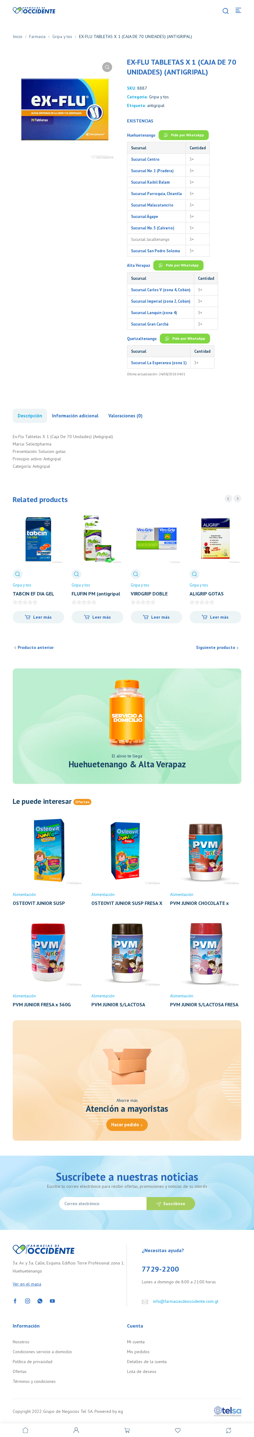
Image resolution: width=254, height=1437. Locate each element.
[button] (107, 67)
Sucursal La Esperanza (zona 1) (158, 362)
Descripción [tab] (30, 416)
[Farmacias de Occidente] (34, 10)
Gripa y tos (62, 36)
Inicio (17, 36)
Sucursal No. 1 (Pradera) (152, 170)
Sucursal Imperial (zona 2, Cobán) (160, 301)
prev (228, 498)
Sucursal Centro (145, 159)
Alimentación (24, 894)
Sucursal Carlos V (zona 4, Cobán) (160, 289)
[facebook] (15, 1300)
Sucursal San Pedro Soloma (155, 250)
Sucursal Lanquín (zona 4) (154, 312)
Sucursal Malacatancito (152, 205)
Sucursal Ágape (144, 216)
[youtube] (52, 1300)
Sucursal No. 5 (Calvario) (152, 227)
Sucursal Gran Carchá (150, 324)
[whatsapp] (40, 1300)
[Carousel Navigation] (233, 498)
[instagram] (28, 1300)
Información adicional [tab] (75, 416)
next (237, 498)
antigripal (155, 105)
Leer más (42, 617)
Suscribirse (174, 1203)
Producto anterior (36, 647)
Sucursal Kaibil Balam (150, 182)
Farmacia (37, 36)
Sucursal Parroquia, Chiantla (156, 193)
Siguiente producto (215, 647)
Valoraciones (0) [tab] (125, 416)
